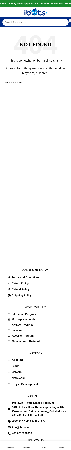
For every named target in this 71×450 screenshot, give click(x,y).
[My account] (67, 12)
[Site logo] (35, 12)
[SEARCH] (65, 82)
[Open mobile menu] (4, 12)
